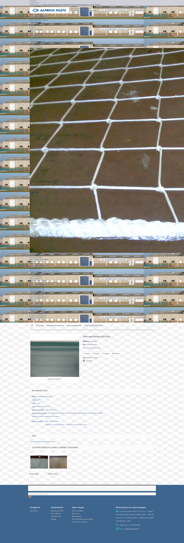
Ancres (32, 31)
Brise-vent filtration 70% (37, 288)
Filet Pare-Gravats (35, 255)
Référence (86, 341)
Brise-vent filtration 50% (37, 290)
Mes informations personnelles (82, 519)
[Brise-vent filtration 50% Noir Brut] (58, 461)
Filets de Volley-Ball (36, 302)
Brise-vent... (35, 474)
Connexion (33, 1)
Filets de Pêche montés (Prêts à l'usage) (83, 10)
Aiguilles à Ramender (36, 30)
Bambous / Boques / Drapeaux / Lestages (43, 33)
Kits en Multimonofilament (38, 16)
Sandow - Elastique (36, 277)
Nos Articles (34, 511)
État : (84, 344)
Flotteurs (32, 28)
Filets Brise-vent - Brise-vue (38, 280)
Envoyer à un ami (92, 357)
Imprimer (89, 361)
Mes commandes (77, 511)
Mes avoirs (75, 513)
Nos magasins (55, 513)
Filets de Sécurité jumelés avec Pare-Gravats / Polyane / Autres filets (51, 41)
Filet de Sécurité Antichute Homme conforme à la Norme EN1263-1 (50, 39)
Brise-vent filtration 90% (37, 286)
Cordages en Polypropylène (38, 315)
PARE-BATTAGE (35, 35)
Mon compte (78, 507)
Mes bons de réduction (79, 522)
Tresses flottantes (35, 22)
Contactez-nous (34, 3)
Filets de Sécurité (35, 37)
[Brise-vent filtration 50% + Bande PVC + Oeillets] (39, 461)
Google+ (106, 353)
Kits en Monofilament (36, 14)
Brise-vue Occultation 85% (38, 284)
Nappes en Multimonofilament (39, 20)
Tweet (88, 353)
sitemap (53, 519)
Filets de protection (36, 254)
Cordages (33, 26)
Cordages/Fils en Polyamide (38, 313)
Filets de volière (35, 279)
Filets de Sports (35, 294)
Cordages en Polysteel (37, 319)
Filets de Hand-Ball (35, 305)
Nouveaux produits (57, 511)
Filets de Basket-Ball (36, 307)
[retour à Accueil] (32, 325)
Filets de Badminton (36, 303)
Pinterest (117, 353)
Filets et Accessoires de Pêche (80, 8)
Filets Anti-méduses (36, 261)
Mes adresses (76, 516)
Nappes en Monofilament (37, 18)
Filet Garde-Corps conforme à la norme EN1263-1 (45, 43)
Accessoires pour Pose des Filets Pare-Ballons (44, 271)
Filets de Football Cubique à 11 (39, 296)
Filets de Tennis (35, 300)
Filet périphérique (35, 45)
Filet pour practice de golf (37, 309)
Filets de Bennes (35, 273)
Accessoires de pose (36, 47)
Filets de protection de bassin (39, 259)
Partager (96, 353)
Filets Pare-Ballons (35, 267)
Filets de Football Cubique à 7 (39, 298)
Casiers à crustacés (77, 12)
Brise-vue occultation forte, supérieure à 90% (44, 282)
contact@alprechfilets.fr (132, 529)
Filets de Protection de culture (39, 265)
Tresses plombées (35, 24)
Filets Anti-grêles (35, 263)
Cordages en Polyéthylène (38, 317)
